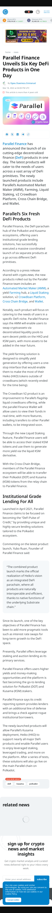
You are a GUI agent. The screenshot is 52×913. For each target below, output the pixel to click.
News (16, 52)
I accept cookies (13, 900)
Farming (15, 292)
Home (8, 52)
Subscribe (42, 879)
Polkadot (33, 783)
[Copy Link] (28, 134)
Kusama (20, 783)
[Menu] (46, 11)
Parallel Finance (15, 143)
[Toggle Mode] (38, 12)
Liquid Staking (39, 292)
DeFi (19, 157)
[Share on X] (12, 134)
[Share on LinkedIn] (18, 134)
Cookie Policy (11, 894)
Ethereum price (37, 20)
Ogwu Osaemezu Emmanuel (23, 83)
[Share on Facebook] (7, 134)
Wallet (39, 301)
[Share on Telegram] (23, 134)
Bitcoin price (13, 20)
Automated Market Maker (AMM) (24, 288)
